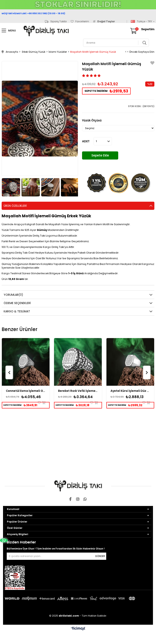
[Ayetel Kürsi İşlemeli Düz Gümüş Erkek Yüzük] (130, 362)
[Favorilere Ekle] (152, 63)
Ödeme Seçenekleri (17, 303)
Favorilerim (82, 21)
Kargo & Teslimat (17, 311)
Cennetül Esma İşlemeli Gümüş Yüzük (26, 391)
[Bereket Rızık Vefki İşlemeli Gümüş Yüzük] (78, 362)
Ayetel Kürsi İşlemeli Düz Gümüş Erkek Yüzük (130, 391)
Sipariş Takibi (58, 21)
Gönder (100, 556)
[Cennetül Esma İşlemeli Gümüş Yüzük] (26, 362)
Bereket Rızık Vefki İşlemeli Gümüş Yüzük (78, 391)
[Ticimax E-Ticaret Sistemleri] (78, 629)
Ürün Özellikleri (15, 206)
